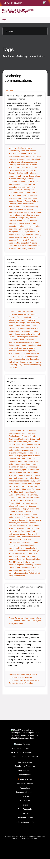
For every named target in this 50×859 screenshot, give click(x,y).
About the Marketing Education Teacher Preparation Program (24, 97)
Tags (4, 20)
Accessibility (25, 788)
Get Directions (21, 749)
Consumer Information (25, 792)
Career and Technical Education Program (21, 380)
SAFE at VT (25, 801)
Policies (25, 805)
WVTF (25, 813)
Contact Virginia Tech (25, 757)
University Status (25, 762)
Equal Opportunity (25, 809)
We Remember (26, 779)
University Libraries (25, 784)
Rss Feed (9, 91)
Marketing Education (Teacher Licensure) (20, 261)
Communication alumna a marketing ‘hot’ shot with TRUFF (25, 588)
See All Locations (22, 753)
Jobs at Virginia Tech (25, 822)
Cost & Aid (25, 796)
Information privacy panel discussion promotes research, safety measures (23, 636)
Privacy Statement (25, 770)
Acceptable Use (25, 775)
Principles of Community (25, 766)
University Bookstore (25, 818)
